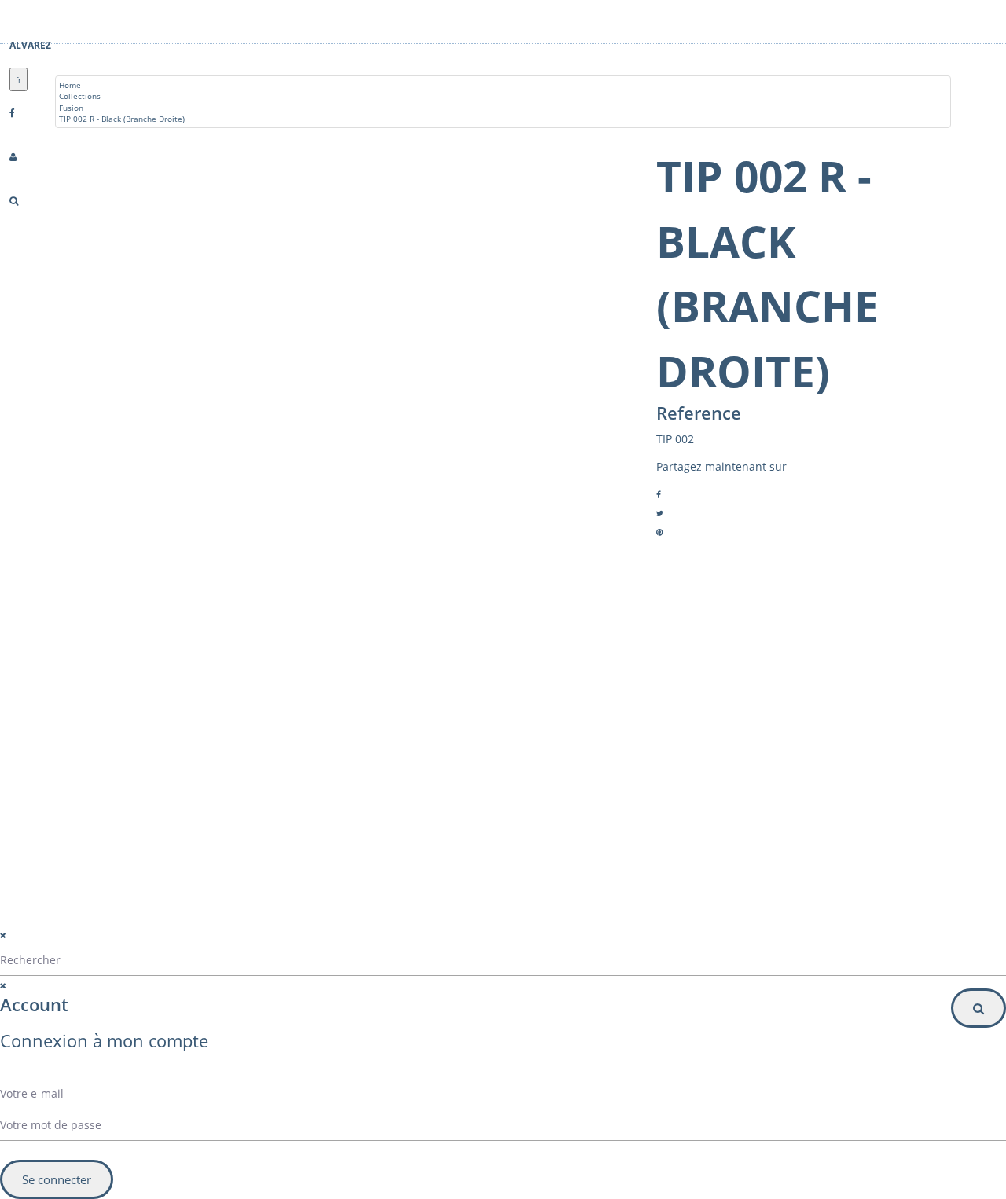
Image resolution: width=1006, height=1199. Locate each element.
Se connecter (56, 1179)
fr (18, 79)
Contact (111, 803)
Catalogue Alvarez (130, 766)
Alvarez (30, 45)
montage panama (130, 860)
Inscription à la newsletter (586, 839)
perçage (112, 841)
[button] (637, 807)
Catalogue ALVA (126, 784)
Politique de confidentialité (294, 925)
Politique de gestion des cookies (307, 944)
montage (113, 822)
